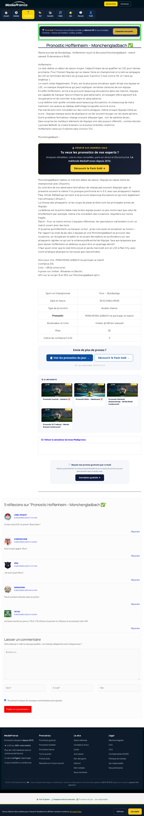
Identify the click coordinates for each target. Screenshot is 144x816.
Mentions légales (116, 740)
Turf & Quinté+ (45, 754)
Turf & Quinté (44, 799)
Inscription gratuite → (89, 477)
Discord (77, 763)
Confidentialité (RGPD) (119, 754)
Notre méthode (80, 740)
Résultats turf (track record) (51, 763)
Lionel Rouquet (20, 515)
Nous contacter (80, 772)
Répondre (135, 531)
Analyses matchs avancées (64, 799)
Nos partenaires (116, 768)
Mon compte (79, 768)
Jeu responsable (116, 763)
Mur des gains (80, 758)
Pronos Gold (44, 758)
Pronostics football (47, 745)
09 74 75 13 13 (107, 782)
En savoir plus (75, 811)
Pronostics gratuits (47, 740)
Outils (76, 749)
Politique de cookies (117, 758)
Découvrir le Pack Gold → (89, 168)
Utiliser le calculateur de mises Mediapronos (65, 439)
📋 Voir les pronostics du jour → (70, 357)
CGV (111, 745)
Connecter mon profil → (125, 31)
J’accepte (135, 811)
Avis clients (79, 754)
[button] (89, 440)
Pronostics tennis (46, 749)
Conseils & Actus (81, 745)
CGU (111, 749)
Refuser (120, 811)
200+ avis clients (23, 745)
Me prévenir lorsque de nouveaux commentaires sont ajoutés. (35, 700)
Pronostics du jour (86, 799)
